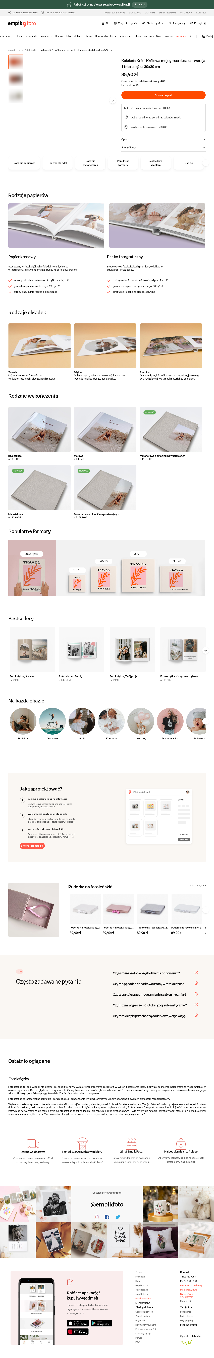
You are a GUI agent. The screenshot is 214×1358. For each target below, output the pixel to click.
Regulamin (140, 1320)
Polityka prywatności (145, 1329)
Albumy (59, 36)
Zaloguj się (179, 23)
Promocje (181, 36)
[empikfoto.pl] (23, 24)
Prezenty (149, 36)
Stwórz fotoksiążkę (32, 845)
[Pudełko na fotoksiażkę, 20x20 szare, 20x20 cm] (152, 909)
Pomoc (138, 1338)
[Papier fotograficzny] (157, 225)
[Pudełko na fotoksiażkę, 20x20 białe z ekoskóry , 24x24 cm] (85, 909)
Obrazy (89, 36)
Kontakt (201, 13)
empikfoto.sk (141, 1290)
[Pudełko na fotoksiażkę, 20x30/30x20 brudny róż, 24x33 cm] (118, 909)
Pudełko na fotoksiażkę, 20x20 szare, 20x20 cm (164, 927)
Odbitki (18, 36)
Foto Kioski (185, 1301)
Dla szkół (135, 13)
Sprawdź (139, 4)
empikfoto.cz (141, 1285)
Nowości (168, 36)
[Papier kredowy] (56, 225)
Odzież (137, 36)
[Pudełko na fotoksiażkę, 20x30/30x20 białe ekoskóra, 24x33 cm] (187, 909)
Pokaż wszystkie (198, 885)
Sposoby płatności (144, 1312)
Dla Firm (150, 13)
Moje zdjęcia (186, 1316)
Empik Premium (167, 13)
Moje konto (185, 1312)
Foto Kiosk (186, 13)
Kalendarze (46, 36)
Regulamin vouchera (145, 1325)
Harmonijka (101, 36)
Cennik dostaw (142, 1316)
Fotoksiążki (31, 36)
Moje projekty (186, 1320)
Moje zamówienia (188, 1325)
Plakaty (78, 36)
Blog (137, 1281)
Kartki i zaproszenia (120, 36)
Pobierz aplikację (114, 13)
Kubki (68, 36)
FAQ (137, 1342)
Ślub (158, 36)
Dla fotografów (142, 1303)
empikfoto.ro (141, 1294)
